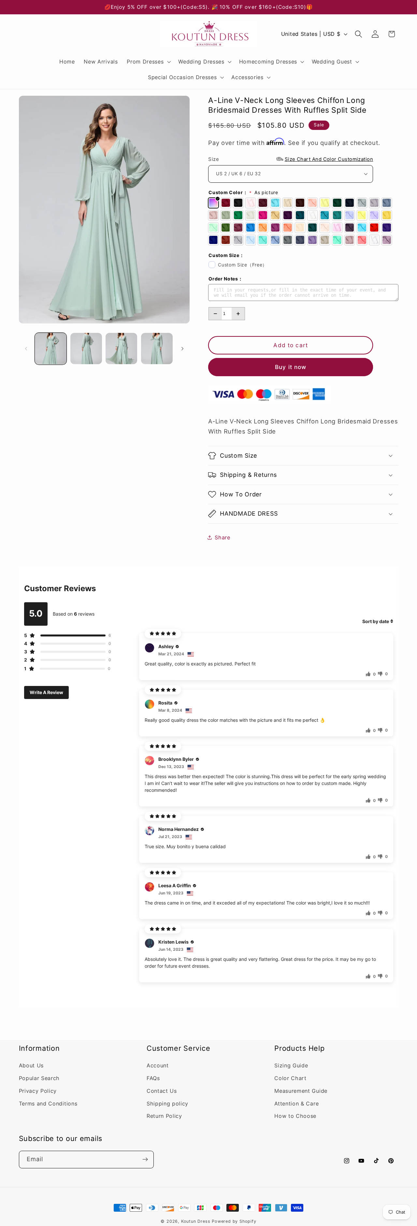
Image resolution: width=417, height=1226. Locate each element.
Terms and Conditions (48, 1103)
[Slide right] (182, 348)
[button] (148, 61)
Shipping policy (167, 1103)
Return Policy (164, 1116)
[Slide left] (26, 348)
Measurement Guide (300, 1091)
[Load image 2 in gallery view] (86, 348)
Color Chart (290, 1078)
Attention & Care (296, 1103)
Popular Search (39, 1078)
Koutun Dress (195, 1221)
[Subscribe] (145, 1159)
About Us (31, 1065)
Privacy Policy (38, 1091)
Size (290, 159)
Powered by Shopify (234, 1221)
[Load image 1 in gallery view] (50, 348)
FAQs (153, 1078)
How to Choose (295, 1116)
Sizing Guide (291, 1065)
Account (158, 1065)
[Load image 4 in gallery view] (157, 348)
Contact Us (162, 1091)
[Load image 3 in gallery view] (121, 348)
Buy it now (291, 367)
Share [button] (222, 537)
